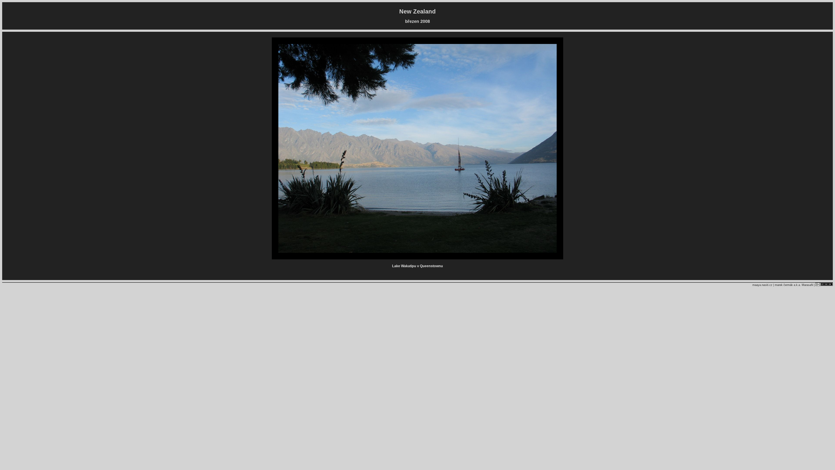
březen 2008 (417, 21)
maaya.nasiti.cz (762, 285)
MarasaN (807, 285)
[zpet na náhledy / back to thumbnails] (417, 258)
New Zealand (417, 11)
